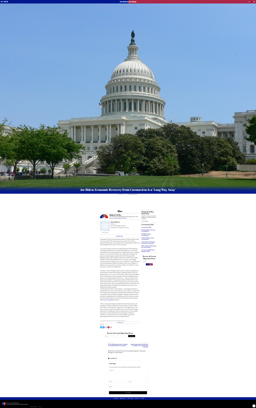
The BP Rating (130, 398)
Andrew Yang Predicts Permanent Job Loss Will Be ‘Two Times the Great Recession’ (139, 346)
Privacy (40, 406)
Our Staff (142, 398)
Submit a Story (123, 398)
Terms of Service (33, 406)
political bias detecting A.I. (120, 218)
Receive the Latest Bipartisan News (120, 333)
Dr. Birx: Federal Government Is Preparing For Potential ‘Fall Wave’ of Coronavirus (117, 345)
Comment (111, 370)
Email (130, 381)
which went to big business (107, 300)
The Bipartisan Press (111, 320)
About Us (137, 398)
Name (110, 381)
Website (110, 386)
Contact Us (116, 398)
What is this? (119, 236)
